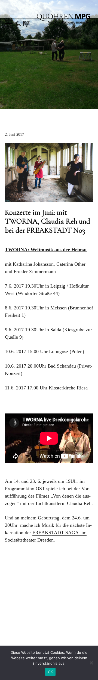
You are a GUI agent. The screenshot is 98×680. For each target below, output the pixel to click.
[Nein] (91, 663)
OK (50, 672)
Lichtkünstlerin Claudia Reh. (64, 503)
